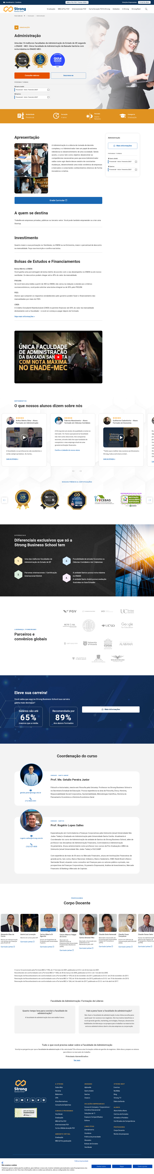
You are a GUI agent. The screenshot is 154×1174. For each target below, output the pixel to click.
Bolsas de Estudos (91, 1144)
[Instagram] (16, 1100)
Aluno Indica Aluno (120, 1110)
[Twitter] (38, 1100)
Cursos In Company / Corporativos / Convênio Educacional (97, 1108)
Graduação (51, 9)
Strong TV (117, 1098)
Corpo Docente (119, 1130)
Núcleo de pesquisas (121, 1134)
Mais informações (124, 146)
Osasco (87, 1098)
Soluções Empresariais (129, 2)
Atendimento (89, 1130)
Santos (87, 1094)
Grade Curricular (57, 200)
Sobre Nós (59, 1087)
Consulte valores (32, 75)
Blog (115, 1094)
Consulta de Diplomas (63, 1105)
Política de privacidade (92, 1137)
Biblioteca (58, 1094)
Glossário (87, 1140)
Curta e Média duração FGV (65, 1128)
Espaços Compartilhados (93, 1117)
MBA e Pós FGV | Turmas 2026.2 (77, 2)
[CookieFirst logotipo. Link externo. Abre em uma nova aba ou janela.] (2, 1163)
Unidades (116, 9)
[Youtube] (22, 1100)
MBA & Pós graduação (63, 1141)
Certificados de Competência (124, 1121)
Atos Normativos (61, 1101)
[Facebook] (27, 1100)
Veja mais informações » (24, 316)
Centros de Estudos (121, 1114)
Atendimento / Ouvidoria (13, 2)
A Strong (125, 9)
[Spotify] (43, 1100)
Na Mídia (117, 1091)
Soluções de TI (89, 1113)
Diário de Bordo (119, 1101)
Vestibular (59, 1114)
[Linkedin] (33, 1100)
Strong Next (136, 9)
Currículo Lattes (7, 947)
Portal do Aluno (144, 2)
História (58, 1091)
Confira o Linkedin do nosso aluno (67, 450)
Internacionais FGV (79, 9)
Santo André (88, 1091)
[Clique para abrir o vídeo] (24, 437)
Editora (87, 1120)
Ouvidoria (87, 1133)
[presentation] (73, 471)
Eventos (117, 1087)
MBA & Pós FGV (63, 9)
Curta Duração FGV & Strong (99, 9)
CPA (56, 1098)
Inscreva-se (68, 75)
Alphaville (87, 1087)
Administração (40, 16)
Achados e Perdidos (121, 1118)
